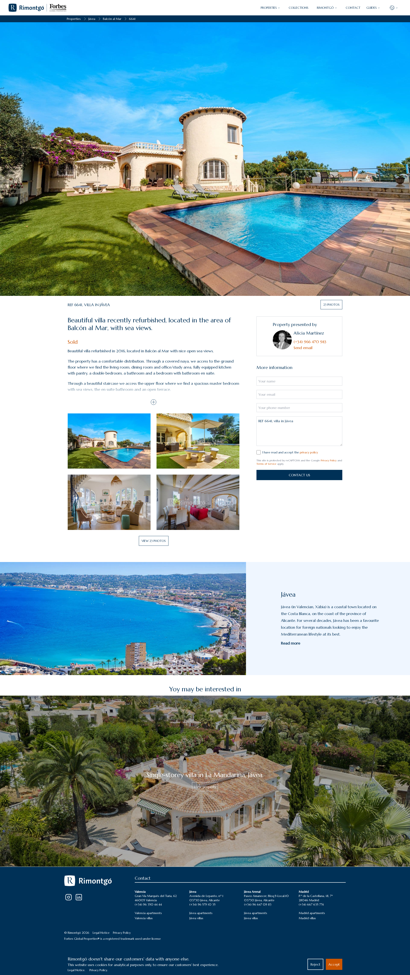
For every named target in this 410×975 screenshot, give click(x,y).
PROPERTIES (269, 8)
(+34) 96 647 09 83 (257, 904)
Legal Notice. (76, 970)
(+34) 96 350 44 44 (148, 904)
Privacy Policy (329, 460)
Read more (290, 643)
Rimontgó (325, 8)
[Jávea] (123, 618)
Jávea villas (196, 918)
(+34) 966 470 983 (310, 341)
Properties (74, 19)
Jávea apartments (200, 913)
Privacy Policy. (98, 970)
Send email (303, 347)
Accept (334, 964)
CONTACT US (299, 475)
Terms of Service (266, 463)
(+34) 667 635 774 (311, 904)
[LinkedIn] (79, 897)
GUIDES (371, 8)
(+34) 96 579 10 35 (202, 904)
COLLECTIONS (298, 8)
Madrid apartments (312, 913)
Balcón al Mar (112, 19)
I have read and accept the (290, 452)
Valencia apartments (148, 913)
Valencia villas (144, 918)
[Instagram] (68, 897)
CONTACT (353, 8)
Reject (315, 964)
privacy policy (309, 452)
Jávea (91, 19)
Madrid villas (307, 918)
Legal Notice (101, 933)
